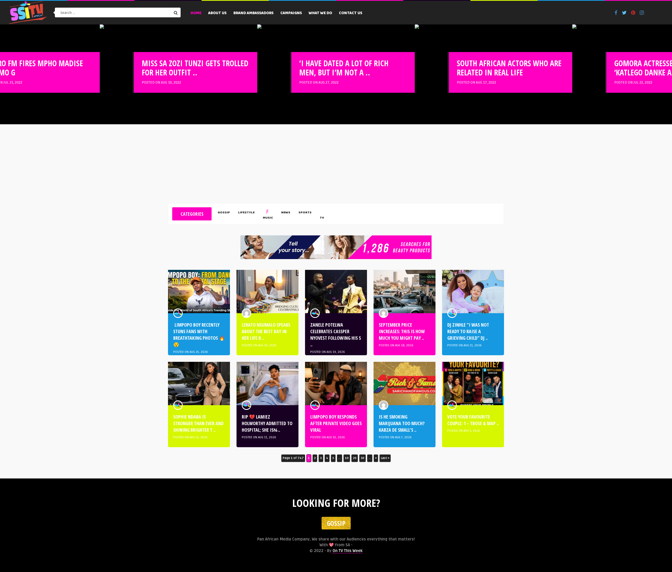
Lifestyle (246, 213)
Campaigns (291, 13)
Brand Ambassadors (253, 13)
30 (362, 458)
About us (217, 13)
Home (196, 13)
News (285, 213)
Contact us (350, 13)
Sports (305, 213)
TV (322, 218)
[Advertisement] (336, 163)
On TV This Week (347, 550)
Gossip (224, 213)
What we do (320, 13)
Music (268, 218)
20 (354, 458)
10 (347, 458)
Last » (385, 458)
